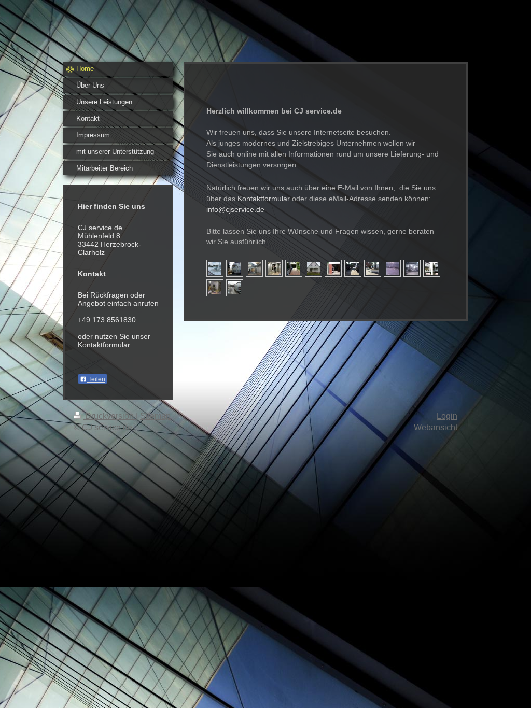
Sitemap (155, 416)
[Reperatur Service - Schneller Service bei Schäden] (412, 268)
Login (447, 416)
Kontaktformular (104, 345)
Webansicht (435, 427)
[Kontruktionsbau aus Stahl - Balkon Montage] (234, 268)
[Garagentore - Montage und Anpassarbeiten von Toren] (293, 268)
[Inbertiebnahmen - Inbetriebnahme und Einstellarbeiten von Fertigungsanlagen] (254, 268)
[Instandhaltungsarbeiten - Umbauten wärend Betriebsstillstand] (214, 287)
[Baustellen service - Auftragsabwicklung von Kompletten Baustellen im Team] (352, 268)
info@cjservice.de (235, 209)
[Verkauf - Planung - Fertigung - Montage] (431, 268)
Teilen (96, 379)
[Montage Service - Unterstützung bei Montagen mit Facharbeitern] (392, 268)
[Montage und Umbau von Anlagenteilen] (234, 287)
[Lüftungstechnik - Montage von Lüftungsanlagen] (214, 268)
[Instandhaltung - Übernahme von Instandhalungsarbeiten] (274, 268)
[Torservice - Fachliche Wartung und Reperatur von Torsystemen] (333, 268)
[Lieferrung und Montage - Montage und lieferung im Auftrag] (372, 268)
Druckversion (109, 416)
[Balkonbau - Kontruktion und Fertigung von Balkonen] (313, 268)
